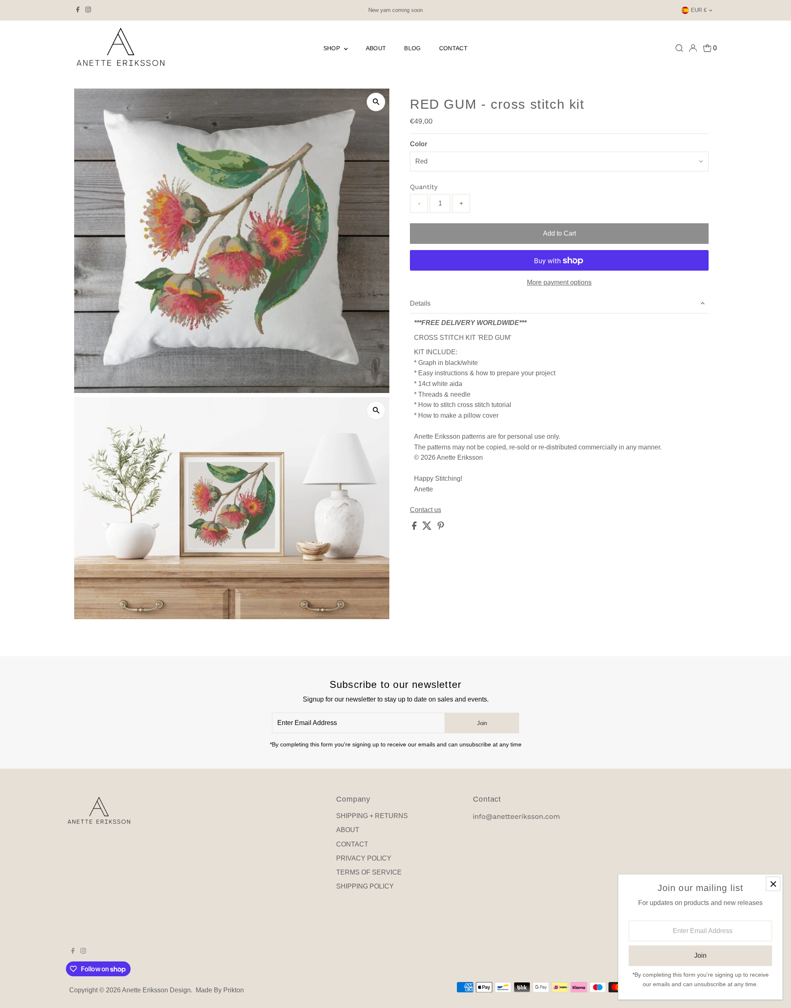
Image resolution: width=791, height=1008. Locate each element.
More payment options (559, 282)
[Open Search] (679, 48)
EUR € (699, 10)
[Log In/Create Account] (693, 48)
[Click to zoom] (376, 102)
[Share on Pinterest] (441, 527)
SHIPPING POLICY (365, 886)
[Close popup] (773, 884)
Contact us (425, 510)
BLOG (412, 48)
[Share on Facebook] (415, 527)
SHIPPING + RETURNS (372, 815)
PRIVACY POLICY (363, 858)
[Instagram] (88, 10)
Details (420, 303)
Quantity (424, 187)
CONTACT (453, 48)
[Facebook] (78, 10)
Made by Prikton (220, 990)
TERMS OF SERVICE (369, 872)
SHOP (332, 48)
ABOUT (376, 48)
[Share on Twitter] (427, 527)
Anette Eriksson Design (156, 990)
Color (418, 143)
